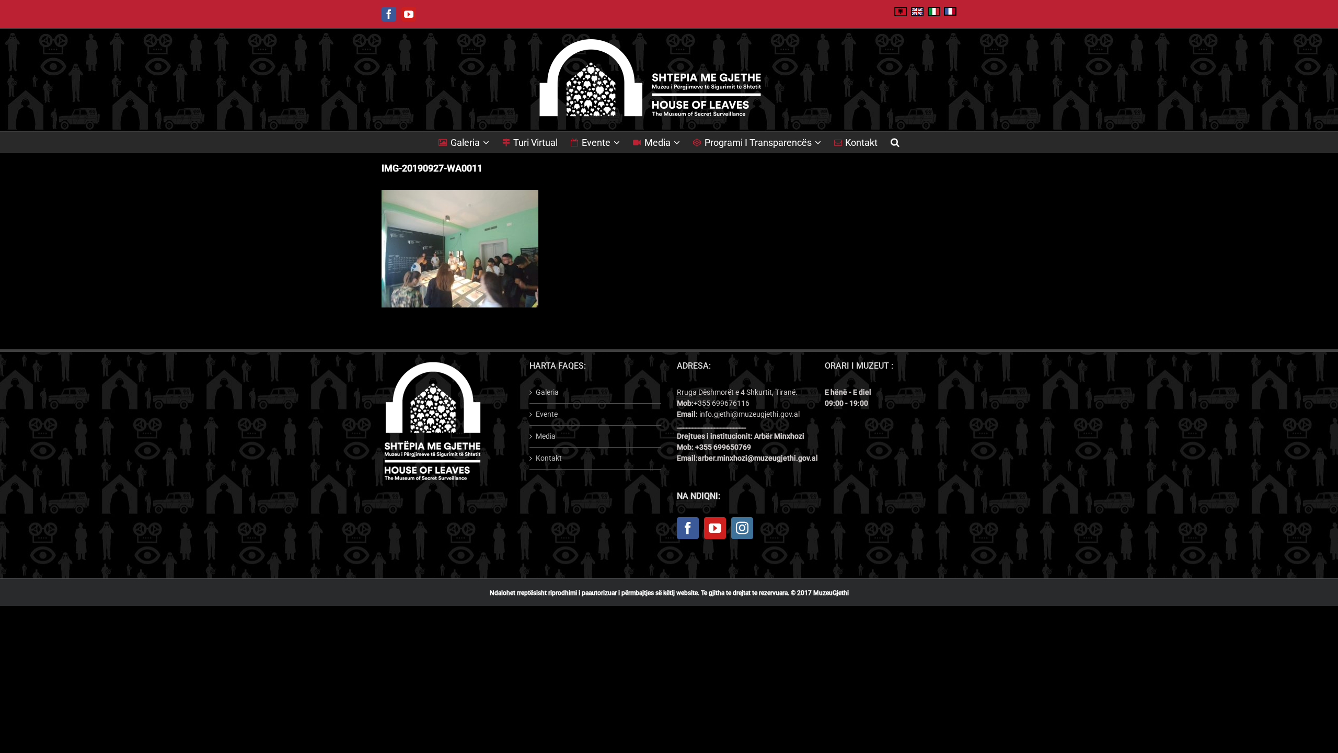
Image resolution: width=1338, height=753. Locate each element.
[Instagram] (742, 528)
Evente (547, 414)
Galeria (547, 392)
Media (546, 436)
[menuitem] (470, 142)
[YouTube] (715, 528)
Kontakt (549, 458)
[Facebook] (688, 528)
